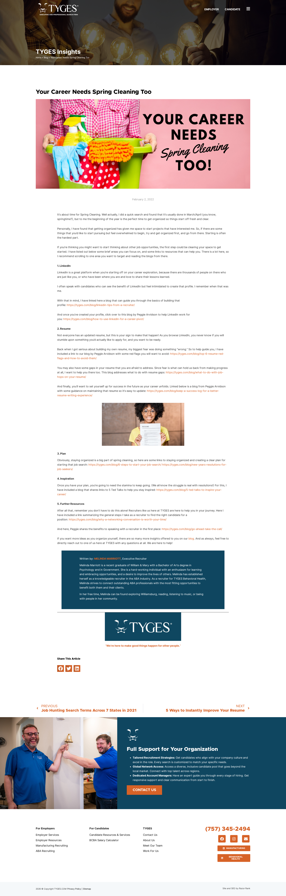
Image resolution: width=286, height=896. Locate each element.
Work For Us (150, 850)
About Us (149, 840)
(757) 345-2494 (227, 829)
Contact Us (150, 834)
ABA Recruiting (45, 850)
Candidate (232, 9)
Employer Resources (49, 840)
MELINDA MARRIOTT (107, 558)
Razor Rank (244, 888)
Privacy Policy (74, 889)
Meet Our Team (153, 845)
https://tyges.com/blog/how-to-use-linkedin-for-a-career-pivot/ (103, 319)
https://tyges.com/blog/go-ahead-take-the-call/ (192, 529)
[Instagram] (234, 838)
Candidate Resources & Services (109, 834)
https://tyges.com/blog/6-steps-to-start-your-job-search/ (124, 464)
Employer (211, 9)
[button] (60, 668)
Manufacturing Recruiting (52, 845)
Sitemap (87, 889)
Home (38, 57)
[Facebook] (222, 838)
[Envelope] (246, 838)
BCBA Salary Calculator (104, 840)
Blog (46, 57)
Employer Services (47, 834)
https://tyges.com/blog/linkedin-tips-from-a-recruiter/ (101, 305)
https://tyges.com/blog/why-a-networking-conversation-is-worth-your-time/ (117, 519)
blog (191, 538)
